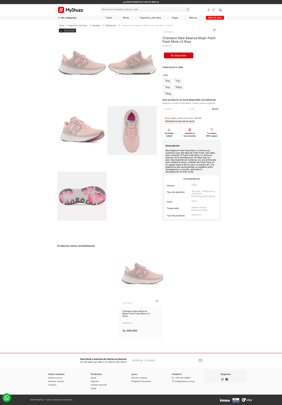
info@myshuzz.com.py (185, 381)
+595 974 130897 (183, 378)
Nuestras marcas (56, 381)
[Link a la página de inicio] (62, 25)
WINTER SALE (215, 17)
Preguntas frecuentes (141, 381)
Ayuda (134, 374)
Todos (109, 17)
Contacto (52, 385)
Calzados (96, 25)
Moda (126, 17)
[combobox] (145, 9)
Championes (110, 25)
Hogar (175, 17)
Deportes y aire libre (150, 17)
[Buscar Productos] (188, 9)
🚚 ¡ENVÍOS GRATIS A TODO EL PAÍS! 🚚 (150, 2)
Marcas (193, 17)
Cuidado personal (99, 385)
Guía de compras (139, 378)
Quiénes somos (55, 378)
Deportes (95, 381)
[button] (167, 80)
